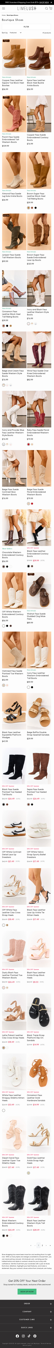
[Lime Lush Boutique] (27, 8)
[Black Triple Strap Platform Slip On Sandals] (39, 1011)
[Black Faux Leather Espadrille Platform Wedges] (14, 711)
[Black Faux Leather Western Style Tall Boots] (39, 1197)
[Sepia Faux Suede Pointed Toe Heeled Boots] (39, 766)
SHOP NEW (44, 2)
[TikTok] (30, 1336)
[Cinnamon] (32, 208)
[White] (3, 1110)
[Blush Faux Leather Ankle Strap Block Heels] (39, 949)
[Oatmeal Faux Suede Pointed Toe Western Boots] (14, 650)
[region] (27, 2)
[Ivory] (28, 687)
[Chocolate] (3, 566)
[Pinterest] (35, 1336)
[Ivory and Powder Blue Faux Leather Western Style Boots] (14, 409)
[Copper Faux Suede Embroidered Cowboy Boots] (39, 113)
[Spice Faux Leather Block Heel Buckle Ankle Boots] (39, 57)
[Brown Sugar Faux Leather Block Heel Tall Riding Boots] (39, 170)
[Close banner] (51, 2)
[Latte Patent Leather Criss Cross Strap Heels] (14, 1011)
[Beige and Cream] (32, 323)
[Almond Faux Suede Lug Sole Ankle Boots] (14, 170)
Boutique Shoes (12, 15)
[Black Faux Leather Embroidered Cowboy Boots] (39, 527)
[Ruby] (28, 444)
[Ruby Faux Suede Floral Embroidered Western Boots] (39, 409)
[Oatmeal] (3, 685)
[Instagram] (24, 1336)
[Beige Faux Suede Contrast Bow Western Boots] (14, 468)
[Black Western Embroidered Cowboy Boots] (14, 1197)
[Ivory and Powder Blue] (35, 323)
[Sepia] (7, 804)
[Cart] (50, 8)
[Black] (35, 208)
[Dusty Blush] (7, 685)
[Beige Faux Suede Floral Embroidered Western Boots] (39, 468)
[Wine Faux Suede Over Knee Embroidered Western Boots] (39, 350)
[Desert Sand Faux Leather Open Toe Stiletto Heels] (14, 1134)
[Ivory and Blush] (28, 323)
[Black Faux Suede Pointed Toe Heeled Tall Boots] (14, 766)
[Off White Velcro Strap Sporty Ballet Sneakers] (39, 828)
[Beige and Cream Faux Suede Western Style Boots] (14, 350)
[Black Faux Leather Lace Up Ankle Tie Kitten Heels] (39, 886)
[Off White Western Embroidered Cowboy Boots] (14, 590)
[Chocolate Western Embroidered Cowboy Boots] (14, 527)
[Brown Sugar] (28, 208)
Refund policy (27, 1345)
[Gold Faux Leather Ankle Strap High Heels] (39, 1134)
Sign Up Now (27, 1291)
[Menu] (4, 8)
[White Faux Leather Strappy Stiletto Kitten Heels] (14, 1071)
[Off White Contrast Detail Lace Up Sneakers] (14, 828)
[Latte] (7, 925)
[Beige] (32, 444)
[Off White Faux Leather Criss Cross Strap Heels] (14, 886)
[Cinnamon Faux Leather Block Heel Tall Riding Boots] (14, 288)
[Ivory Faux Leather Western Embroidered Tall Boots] (39, 650)
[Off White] (10, 566)
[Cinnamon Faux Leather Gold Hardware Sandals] (39, 1071)
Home (4, 15)
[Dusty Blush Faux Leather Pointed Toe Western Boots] (14, 949)
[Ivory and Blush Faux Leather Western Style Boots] (39, 288)
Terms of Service (46, 1343)
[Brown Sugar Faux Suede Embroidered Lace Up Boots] (39, 232)
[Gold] (28, 1173)
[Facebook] (18, 1336)
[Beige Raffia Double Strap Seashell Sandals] (39, 711)
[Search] (45, 8)
